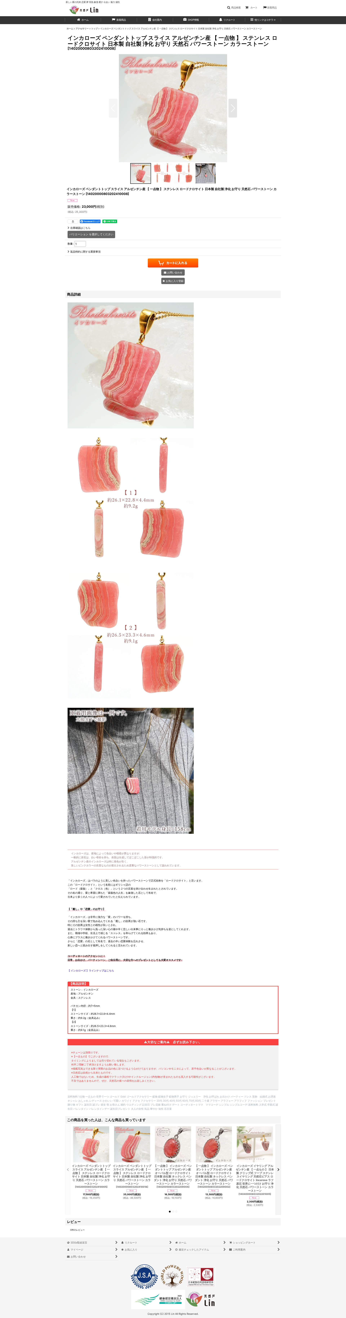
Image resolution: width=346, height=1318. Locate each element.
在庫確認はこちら (80, 227)
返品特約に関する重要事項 (85, 251)
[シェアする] (73, 221)
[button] (233, 7)
